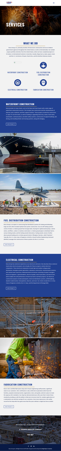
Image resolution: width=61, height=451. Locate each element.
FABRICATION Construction (43, 90)
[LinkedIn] (33, 446)
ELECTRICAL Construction (17, 90)
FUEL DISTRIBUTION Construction (43, 73)
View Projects (11, 124)
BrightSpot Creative (47, 448)
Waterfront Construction (17, 72)
